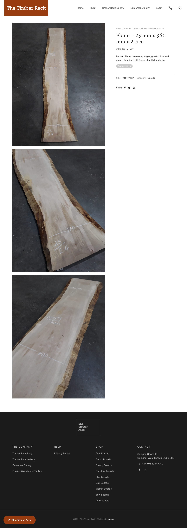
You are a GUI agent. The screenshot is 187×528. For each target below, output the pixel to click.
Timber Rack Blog (22, 453)
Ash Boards (102, 453)
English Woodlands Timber (27, 471)
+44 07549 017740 (152, 463)
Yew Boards (102, 494)
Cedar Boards (103, 459)
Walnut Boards (104, 488)
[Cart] (170, 8)
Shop (93, 7)
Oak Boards (102, 482)
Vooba (111, 519)
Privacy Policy (62, 453)
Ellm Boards (102, 477)
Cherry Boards (104, 465)
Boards (127, 28)
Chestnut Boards (105, 471)
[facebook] (139, 470)
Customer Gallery (140, 7)
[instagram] (145, 470)
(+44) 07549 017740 (19, 519)
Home (80, 7)
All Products (102, 500)
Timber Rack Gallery (113, 7)
